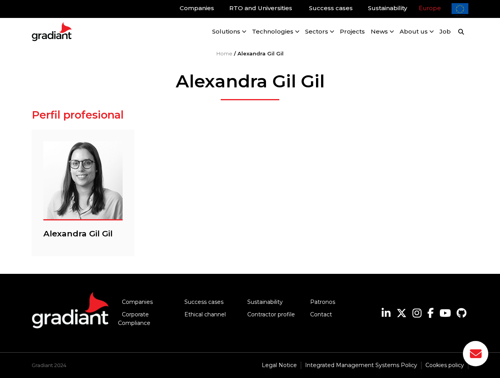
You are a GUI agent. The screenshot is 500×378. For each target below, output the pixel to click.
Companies (137, 301)
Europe (430, 8)
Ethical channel (205, 314)
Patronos (322, 301)
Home (224, 53)
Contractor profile (271, 314)
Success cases (203, 301)
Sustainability (265, 301)
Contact (321, 314)
